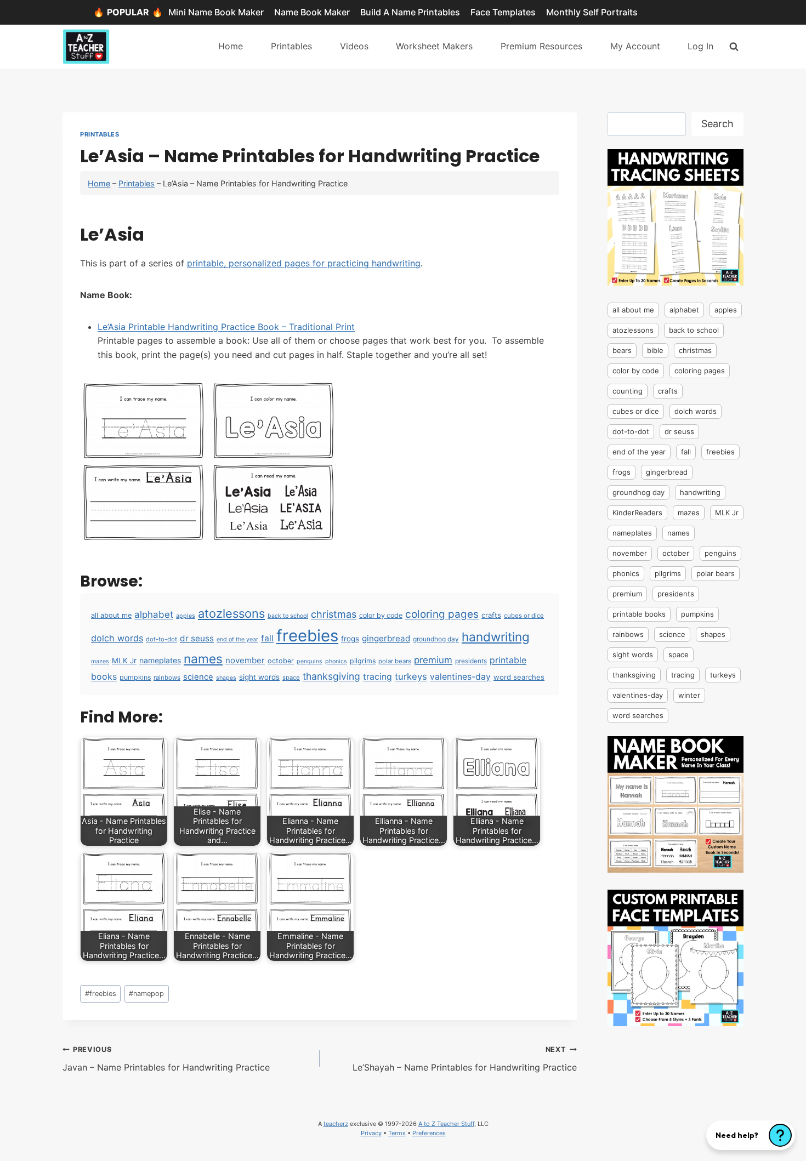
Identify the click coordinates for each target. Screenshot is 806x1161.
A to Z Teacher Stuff (446, 1124)
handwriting (496, 636)
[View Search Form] (733, 46)
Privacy (371, 1133)
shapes (226, 677)
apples (185, 615)
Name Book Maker (312, 12)
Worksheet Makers (434, 46)
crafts (491, 615)
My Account (635, 46)
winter (689, 695)
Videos (354, 46)
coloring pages (442, 614)
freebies (307, 635)
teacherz (335, 1124)
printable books (639, 614)
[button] (750, 1135)
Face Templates (503, 12)
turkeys (411, 676)
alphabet (153, 614)
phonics (336, 661)
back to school (288, 615)
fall (267, 638)
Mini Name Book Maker (216, 12)
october (281, 661)
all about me (111, 615)
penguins (309, 661)
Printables (291, 46)
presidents (471, 661)
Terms (397, 1133)
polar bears (394, 661)
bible (655, 350)
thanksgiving (331, 676)
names (203, 658)
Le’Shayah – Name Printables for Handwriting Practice (465, 1059)
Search (717, 123)
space (291, 677)
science (198, 677)
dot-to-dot (161, 639)
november (245, 660)
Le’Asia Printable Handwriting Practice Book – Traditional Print (226, 326)
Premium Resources (541, 46)
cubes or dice (524, 615)
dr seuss (197, 638)
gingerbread (386, 638)
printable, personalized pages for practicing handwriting (304, 263)
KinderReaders (637, 512)
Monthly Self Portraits (592, 12)
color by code (380, 615)
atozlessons (231, 613)
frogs (350, 638)
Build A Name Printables (410, 12)
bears (622, 350)
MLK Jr (124, 660)
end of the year (237, 639)
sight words (259, 677)
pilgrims (363, 661)
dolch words (117, 638)
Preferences (429, 1133)
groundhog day (436, 639)
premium (433, 660)
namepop (146, 993)
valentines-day (460, 676)
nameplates (160, 660)
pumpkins (135, 677)
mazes (100, 661)
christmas (333, 614)
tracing (377, 676)
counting (627, 390)
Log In (700, 46)
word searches (518, 677)
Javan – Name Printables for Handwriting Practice (166, 1059)
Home (230, 46)
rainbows (167, 677)
